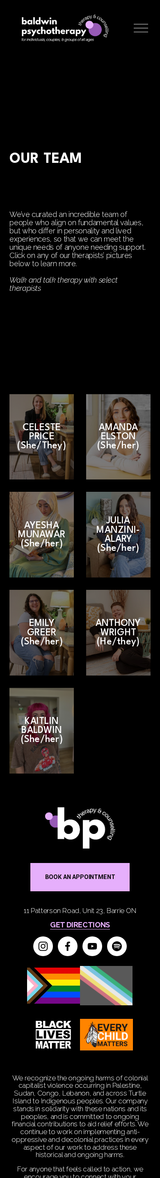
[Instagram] (43, 946)
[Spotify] (117, 946)
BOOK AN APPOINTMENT (80, 877)
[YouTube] (92, 946)
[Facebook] (68, 946)
